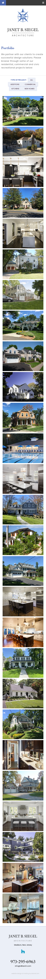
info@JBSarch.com (23, 966)
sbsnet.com (35, 973)
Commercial (30, 84)
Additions (14, 84)
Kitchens (15, 88)
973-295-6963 (23, 961)
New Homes (29, 88)
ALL (31, 80)
